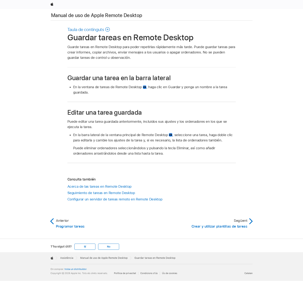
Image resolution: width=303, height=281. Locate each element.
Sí (85, 246)
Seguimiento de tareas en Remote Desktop (101, 193)
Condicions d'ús (149, 273)
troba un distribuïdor (75, 269)
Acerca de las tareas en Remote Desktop (99, 186)
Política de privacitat (125, 273)
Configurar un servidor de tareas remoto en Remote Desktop (114, 199)
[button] (88, 29)
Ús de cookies (169, 273)
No (108, 246)
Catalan (248, 273)
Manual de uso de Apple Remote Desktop (96, 15)
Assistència (66, 258)
